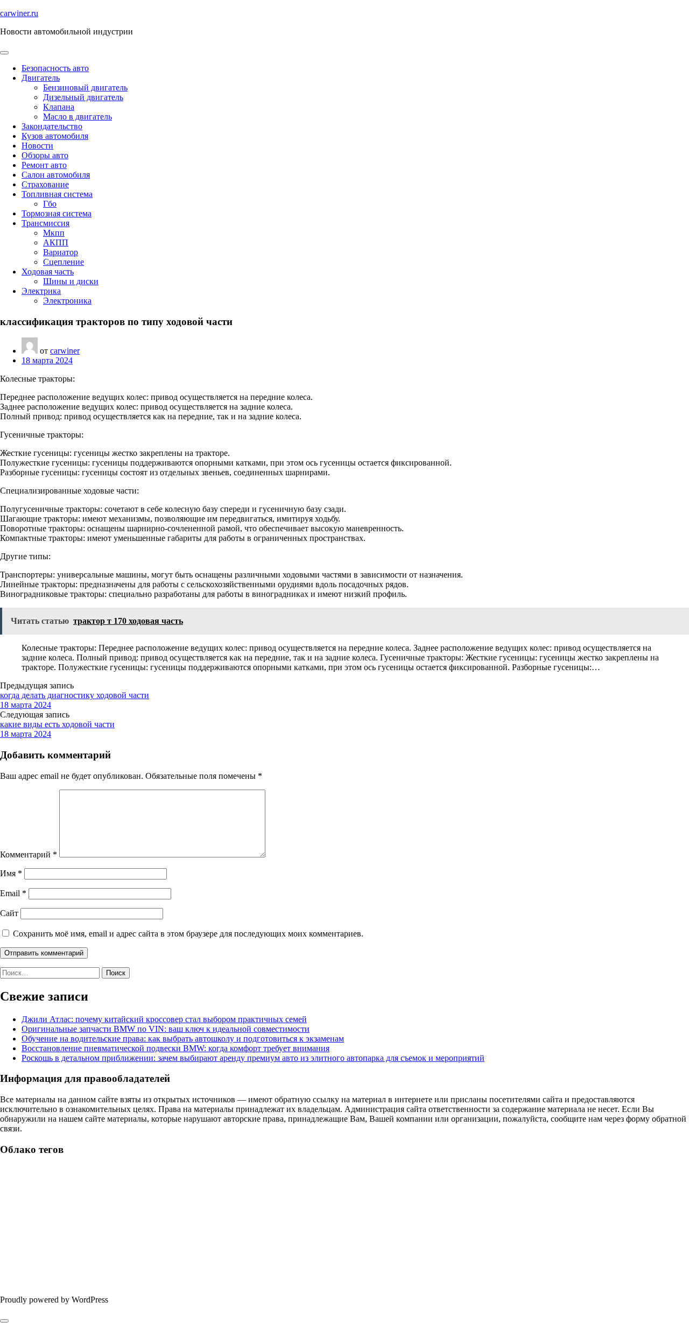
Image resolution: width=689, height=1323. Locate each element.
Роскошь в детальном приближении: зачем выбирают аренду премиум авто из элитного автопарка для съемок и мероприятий (253, 1057)
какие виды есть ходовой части (57, 724)
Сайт (9, 913)
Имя (11, 873)
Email (13, 893)
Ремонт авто (44, 165)
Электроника (67, 300)
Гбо (50, 203)
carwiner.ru (19, 13)
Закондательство (52, 126)
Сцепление (63, 261)
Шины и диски (71, 281)
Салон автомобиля (56, 174)
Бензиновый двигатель (85, 87)
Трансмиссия (45, 223)
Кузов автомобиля (55, 135)
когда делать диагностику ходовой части (74, 695)
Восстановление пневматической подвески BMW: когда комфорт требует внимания (175, 1048)
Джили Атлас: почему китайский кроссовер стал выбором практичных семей (164, 1019)
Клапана (58, 106)
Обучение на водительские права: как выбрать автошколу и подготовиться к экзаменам (183, 1038)
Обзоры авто (45, 155)
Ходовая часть (48, 271)
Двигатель (41, 77)
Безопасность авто (55, 68)
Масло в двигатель (77, 116)
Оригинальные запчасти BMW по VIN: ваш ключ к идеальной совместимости (166, 1028)
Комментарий (28, 854)
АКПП (55, 242)
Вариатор (60, 252)
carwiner (65, 350)
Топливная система (57, 194)
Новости (37, 145)
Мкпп (54, 232)
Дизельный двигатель (83, 97)
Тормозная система (57, 213)
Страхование (45, 184)
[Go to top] (4, 1320)
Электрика (41, 290)
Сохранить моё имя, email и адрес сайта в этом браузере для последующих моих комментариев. (188, 933)
